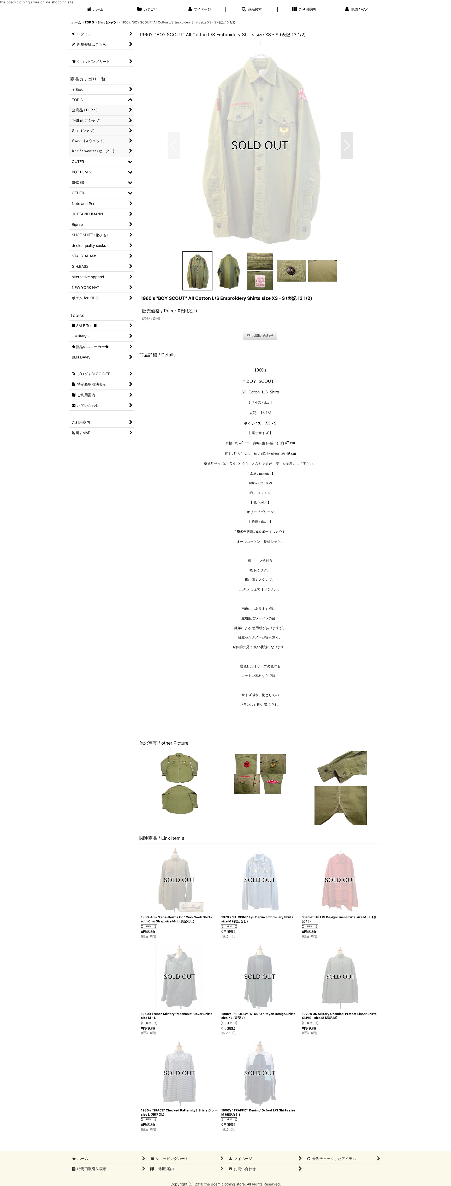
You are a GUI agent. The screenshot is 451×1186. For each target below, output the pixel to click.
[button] (251, 10)
